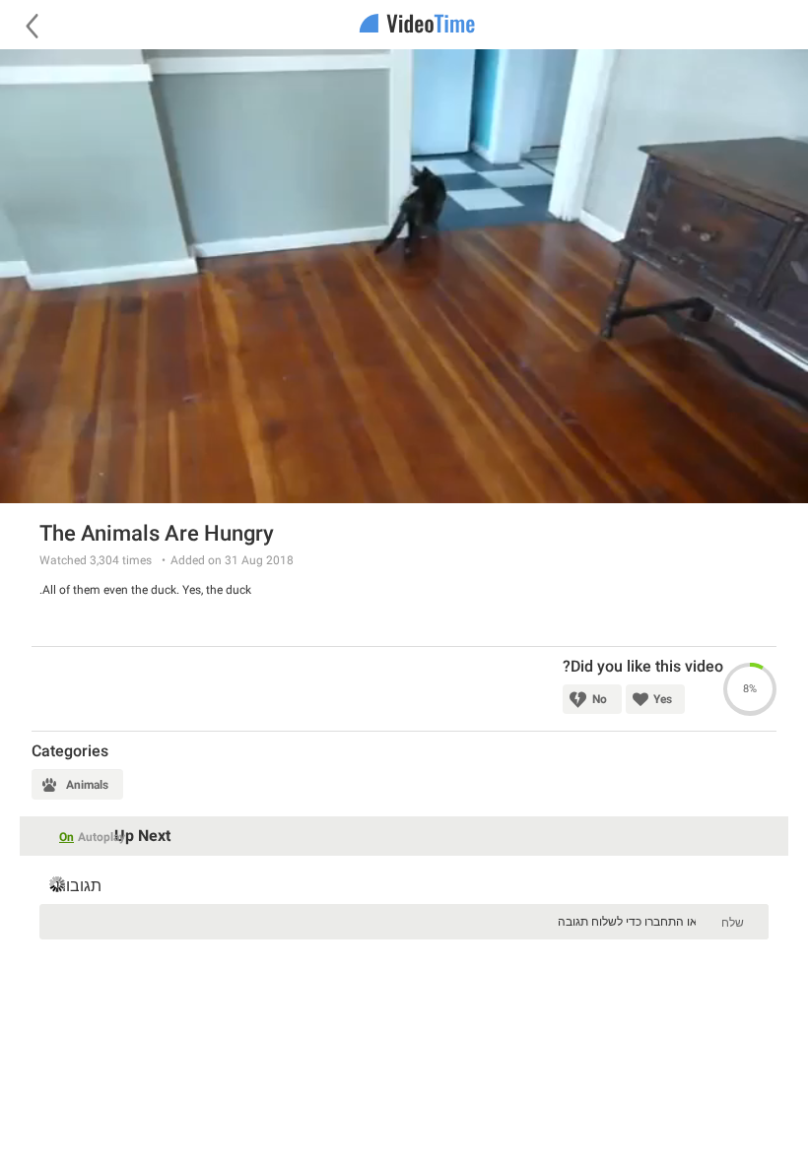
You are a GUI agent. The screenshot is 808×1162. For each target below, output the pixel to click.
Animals (87, 785)
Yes (662, 699)
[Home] (404, 25)
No (599, 699)
